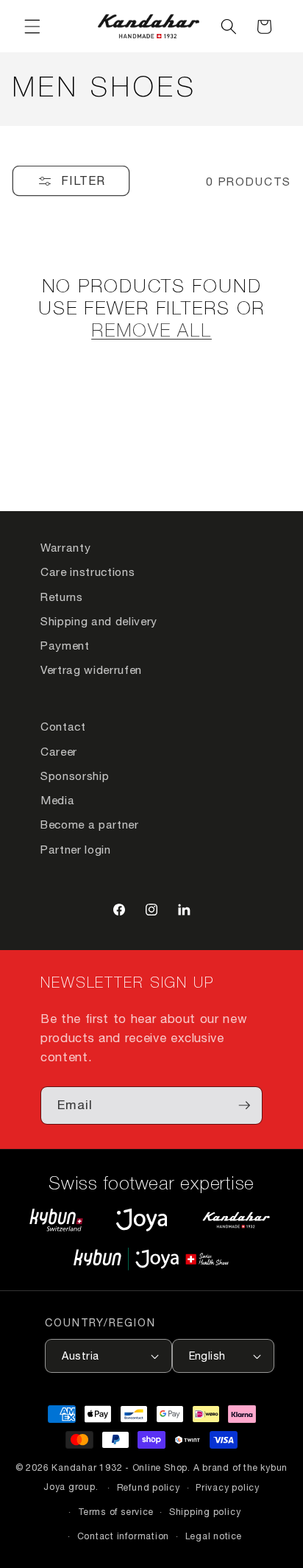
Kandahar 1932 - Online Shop (119, 1467)
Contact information (123, 1535)
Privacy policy (228, 1487)
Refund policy (148, 1487)
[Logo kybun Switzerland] (56, 1219)
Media (57, 799)
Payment (65, 645)
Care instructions (87, 571)
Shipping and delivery (98, 620)
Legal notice (213, 1535)
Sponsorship (74, 775)
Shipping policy (205, 1511)
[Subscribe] (244, 1105)
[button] (32, 26)
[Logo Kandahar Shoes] (236, 1219)
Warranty (65, 547)
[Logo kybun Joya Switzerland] (151, 1259)
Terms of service (115, 1511)
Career (58, 751)
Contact (63, 726)
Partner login (75, 849)
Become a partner (89, 824)
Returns (61, 596)
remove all (151, 331)
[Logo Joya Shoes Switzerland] (141, 1219)
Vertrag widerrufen (91, 669)
